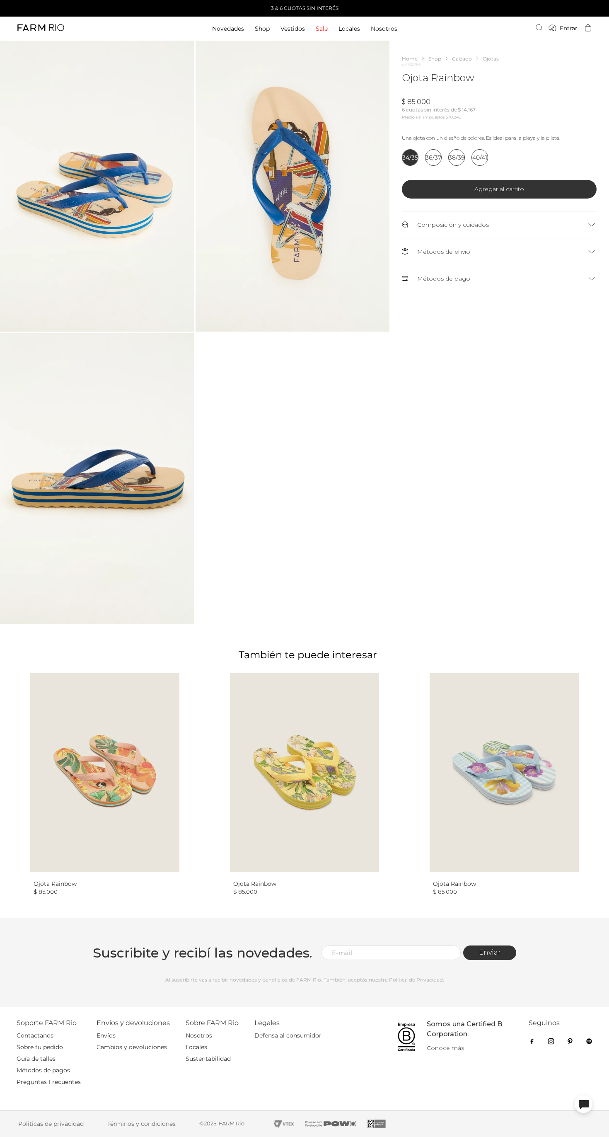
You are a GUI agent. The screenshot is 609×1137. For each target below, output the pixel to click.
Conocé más (445, 1048)
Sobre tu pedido (40, 1047)
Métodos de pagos (43, 1070)
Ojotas (491, 59)
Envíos (106, 1035)
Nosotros (199, 1035)
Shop (434, 59)
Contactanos (35, 1035)
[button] (97, 186)
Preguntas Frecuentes (49, 1082)
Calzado (462, 59)
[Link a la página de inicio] (410, 59)
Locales (196, 1047)
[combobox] (491, 28)
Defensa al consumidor (287, 1035)
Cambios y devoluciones (132, 1047)
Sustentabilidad (208, 1058)
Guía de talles (36, 1058)
